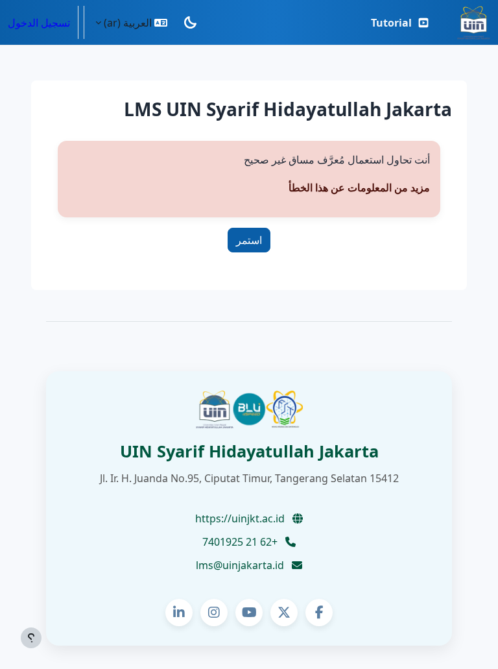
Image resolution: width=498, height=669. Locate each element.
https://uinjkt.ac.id (241, 518)
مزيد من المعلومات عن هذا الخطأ (359, 187)
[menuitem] (400, 22)
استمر (249, 240)
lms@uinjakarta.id (241, 565)
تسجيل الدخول (39, 23)
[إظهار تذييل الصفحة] (31, 637)
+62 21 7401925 (241, 542)
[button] (131, 22)
